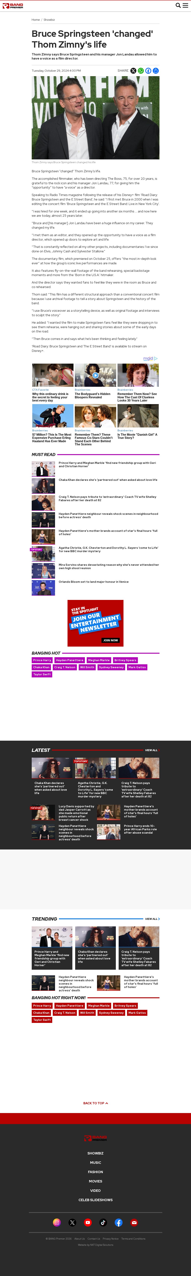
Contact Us (93, 1238)
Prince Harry (42, 660)
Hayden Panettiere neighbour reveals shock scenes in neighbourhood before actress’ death (108, 515)
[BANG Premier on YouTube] (88, 1222)
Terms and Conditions (133, 1238)
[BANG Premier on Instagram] (57, 1222)
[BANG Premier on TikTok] (103, 1222)
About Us (79, 1238)
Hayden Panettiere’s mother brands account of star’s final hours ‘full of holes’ (108, 532)
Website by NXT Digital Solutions (95, 1245)
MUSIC (95, 1162)
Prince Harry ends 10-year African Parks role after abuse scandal (140, 829)
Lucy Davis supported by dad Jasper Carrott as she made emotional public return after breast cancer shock (76, 813)
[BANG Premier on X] (72, 1222)
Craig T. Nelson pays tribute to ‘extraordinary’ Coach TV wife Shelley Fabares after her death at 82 (107, 498)
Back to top (94, 1103)
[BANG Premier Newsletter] (134, 1222)
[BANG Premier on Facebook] (119, 1222)
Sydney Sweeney (111, 667)
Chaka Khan (41, 667)
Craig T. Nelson (64, 667)
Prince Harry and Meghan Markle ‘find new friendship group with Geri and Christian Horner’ (107, 464)
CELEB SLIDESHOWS (96, 1200)
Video (95, 1190)
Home (36, 20)
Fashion (95, 1172)
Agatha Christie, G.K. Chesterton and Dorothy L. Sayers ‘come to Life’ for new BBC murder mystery (108, 549)
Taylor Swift (42, 674)
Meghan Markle (99, 660)
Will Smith (87, 667)
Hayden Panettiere (69, 660)
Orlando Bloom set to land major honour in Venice (94, 582)
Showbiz (49, 20)
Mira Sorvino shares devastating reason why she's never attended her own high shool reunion (109, 566)
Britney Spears (125, 660)
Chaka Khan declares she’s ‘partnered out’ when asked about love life (108, 480)
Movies (95, 1181)
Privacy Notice (111, 1238)
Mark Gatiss (137, 667)
